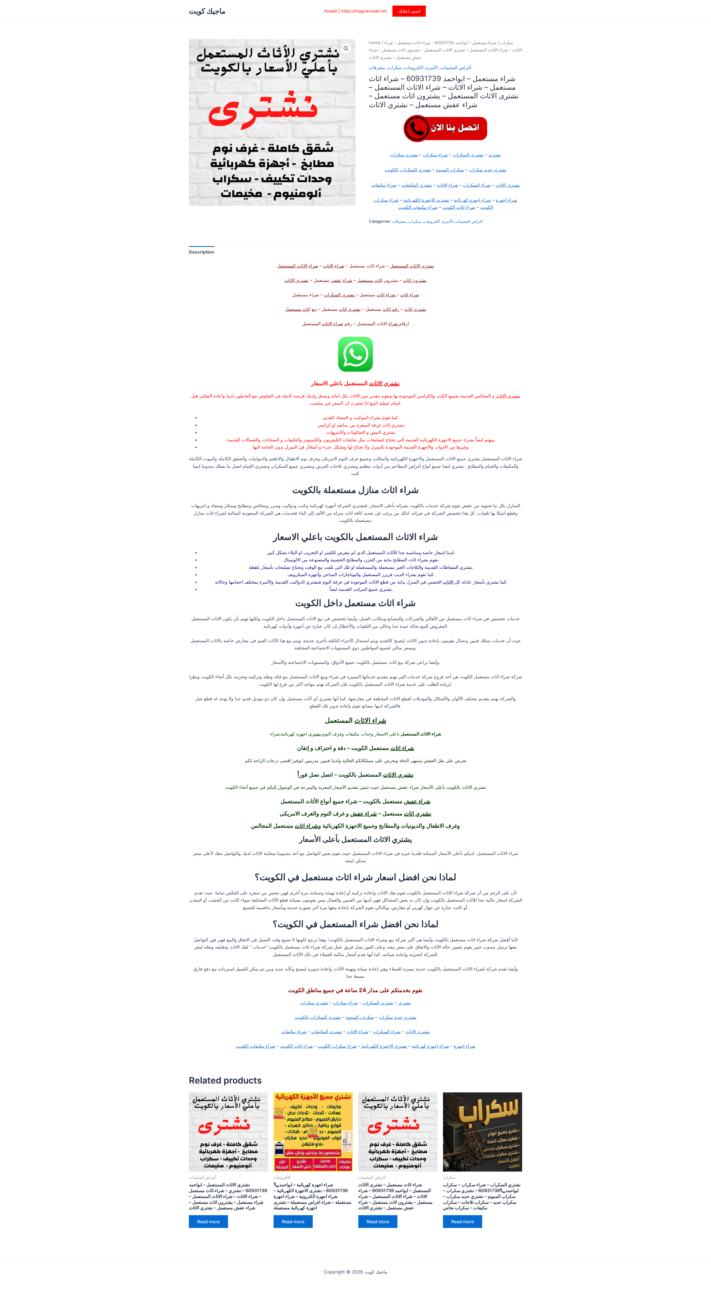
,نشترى (315, 734)
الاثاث (449, 582)
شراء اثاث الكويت (458, 207)
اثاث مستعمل (369, 280)
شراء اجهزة (506, 200)
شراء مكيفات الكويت (417, 207)
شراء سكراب (435, 154)
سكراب (506, 42)
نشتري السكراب (468, 154)
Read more (208, 1221)
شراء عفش (341, 280)
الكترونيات (413, 67)
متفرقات (377, 67)
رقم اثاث (391, 309)
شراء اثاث (409, 294)
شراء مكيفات (383, 185)
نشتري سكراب (404, 154)
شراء (393, 323)
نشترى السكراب (340, 294)
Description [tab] (201, 252)
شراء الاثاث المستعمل (297, 266)
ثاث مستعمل (297, 309)
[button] (409, 11)
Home (374, 42)
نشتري (494, 154)
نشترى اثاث (415, 309)
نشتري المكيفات (416, 185)
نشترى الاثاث (296, 280)
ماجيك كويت (207, 11)
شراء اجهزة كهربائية (472, 200)
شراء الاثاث (447, 185)
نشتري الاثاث (507, 185)
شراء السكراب (476, 185)
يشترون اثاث (415, 280)
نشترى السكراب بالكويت (408, 169)
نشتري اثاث (417, 813)
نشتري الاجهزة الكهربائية (426, 200)
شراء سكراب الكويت (337, 1046)
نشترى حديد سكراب (487, 169)
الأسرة (432, 67)
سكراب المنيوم (450, 169)
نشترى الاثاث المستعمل (412, 266)
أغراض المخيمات (455, 67)
